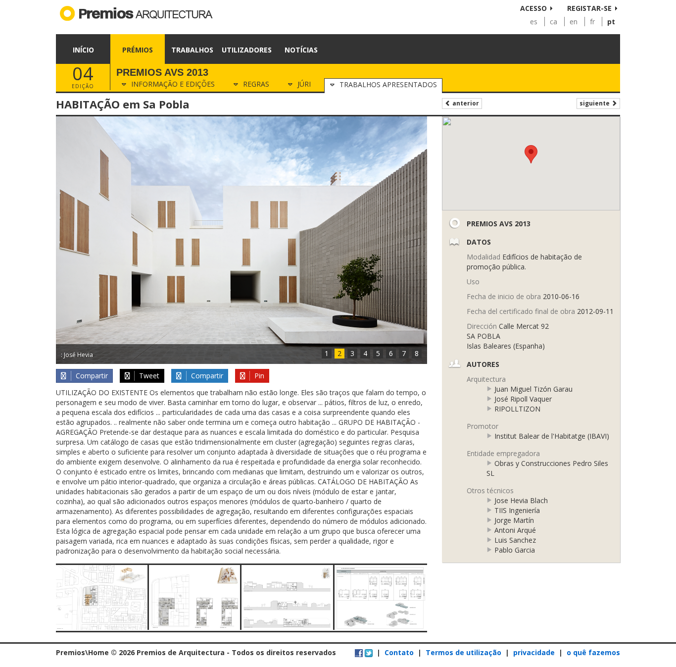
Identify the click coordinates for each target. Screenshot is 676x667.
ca (553, 21)
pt (611, 21)
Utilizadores (247, 49)
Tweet (148, 375)
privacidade (534, 652)
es (533, 21)
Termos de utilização (463, 652)
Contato (399, 652)
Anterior (465, 103)
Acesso (533, 8)
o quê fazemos (593, 652)
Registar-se (589, 8)
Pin (258, 375)
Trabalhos (192, 49)
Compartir (91, 375)
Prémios (137, 49)
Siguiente (595, 103)
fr (592, 21)
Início (83, 49)
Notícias (301, 49)
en (574, 21)
